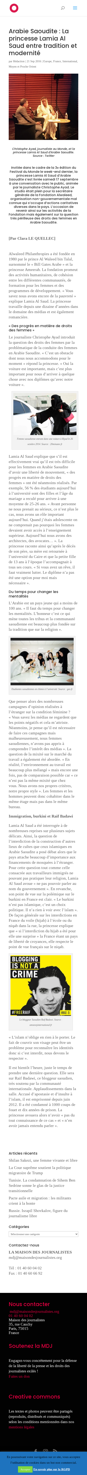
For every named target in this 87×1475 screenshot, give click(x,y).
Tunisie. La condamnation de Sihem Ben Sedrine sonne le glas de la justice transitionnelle (42, 1185)
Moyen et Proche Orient (22, 66)
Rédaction (18, 61)
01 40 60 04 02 (21, 1316)
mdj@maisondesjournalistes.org (35, 1257)
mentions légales (21, 1427)
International (70, 61)
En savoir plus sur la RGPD (51, 1469)
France (57, 61)
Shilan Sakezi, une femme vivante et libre (43, 1160)
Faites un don (19, 1376)
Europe (47, 61)
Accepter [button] (25, 1469)
